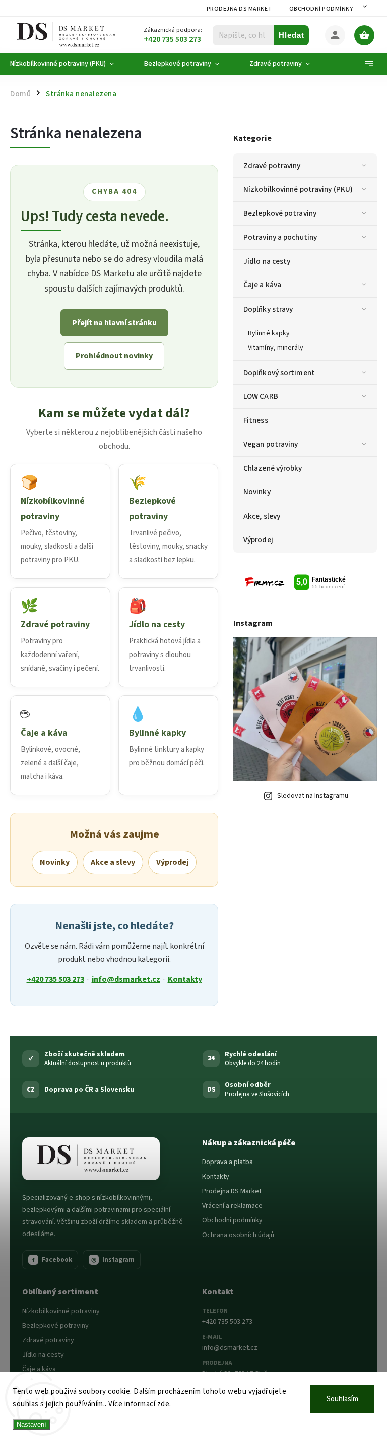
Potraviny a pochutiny (280, 237)
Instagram (113, 1259)
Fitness (255, 420)
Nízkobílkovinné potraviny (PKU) (298, 189)
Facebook (52, 1259)
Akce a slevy (113, 862)
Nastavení (31, 1424)
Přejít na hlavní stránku (114, 322)
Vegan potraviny (270, 444)
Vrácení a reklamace (232, 1206)
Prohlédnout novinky (114, 355)
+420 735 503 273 (55, 979)
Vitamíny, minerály (275, 348)
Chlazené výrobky (272, 468)
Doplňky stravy (268, 309)
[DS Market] (91, 1159)
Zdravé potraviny (272, 165)
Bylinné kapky (269, 333)
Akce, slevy (261, 516)
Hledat (291, 35)
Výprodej (258, 539)
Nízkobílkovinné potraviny (61, 1311)
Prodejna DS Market (239, 9)
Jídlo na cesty (266, 261)
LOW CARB (260, 396)
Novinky (257, 491)
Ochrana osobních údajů (238, 1235)
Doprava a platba (227, 1162)
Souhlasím (342, 1399)
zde (163, 1404)
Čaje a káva (262, 285)
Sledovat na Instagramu (312, 796)
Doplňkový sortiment (279, 372)
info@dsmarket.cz (126, 979)
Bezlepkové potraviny (279, 213)
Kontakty (185, 979)
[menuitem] (69, 64)
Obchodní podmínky (321, 9)
